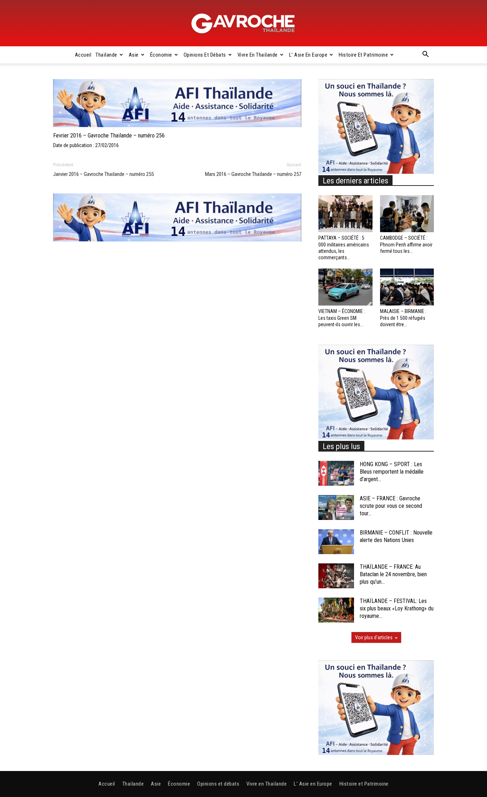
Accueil (83, 55)
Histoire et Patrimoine (363, 55)
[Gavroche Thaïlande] (243, 23)
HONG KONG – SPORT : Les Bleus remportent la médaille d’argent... (392, 472)
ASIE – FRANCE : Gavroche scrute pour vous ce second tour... (391, 506)
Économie (161, 55)
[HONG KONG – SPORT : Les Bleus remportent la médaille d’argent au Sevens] (336, 473)
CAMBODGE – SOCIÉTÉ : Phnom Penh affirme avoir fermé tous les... (406, 244)
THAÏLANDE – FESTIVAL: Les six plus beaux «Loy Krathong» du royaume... (397, 608)
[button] (425, 55)
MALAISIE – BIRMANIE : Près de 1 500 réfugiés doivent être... (403, 317)
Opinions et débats (205, 55)
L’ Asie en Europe (308, 55)
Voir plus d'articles (374, 637)
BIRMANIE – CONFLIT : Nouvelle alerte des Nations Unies (396, 536)
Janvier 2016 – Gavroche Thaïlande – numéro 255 (103, 174)
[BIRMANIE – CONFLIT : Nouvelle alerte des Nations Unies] (336, 541)
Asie (134, 55)
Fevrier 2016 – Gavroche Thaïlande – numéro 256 (109, 135)
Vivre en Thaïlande (257, 55)
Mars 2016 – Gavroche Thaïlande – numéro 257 (253, 174)
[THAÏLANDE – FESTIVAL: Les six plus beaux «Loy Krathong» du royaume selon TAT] (336, 610)
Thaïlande (106, 55)
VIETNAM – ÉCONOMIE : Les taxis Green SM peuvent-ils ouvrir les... (341, 317)
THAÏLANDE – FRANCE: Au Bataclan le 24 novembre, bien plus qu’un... (393, 574)
